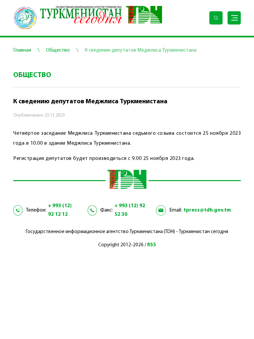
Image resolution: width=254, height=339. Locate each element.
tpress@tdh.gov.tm (207, 210)
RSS (151, 245)
